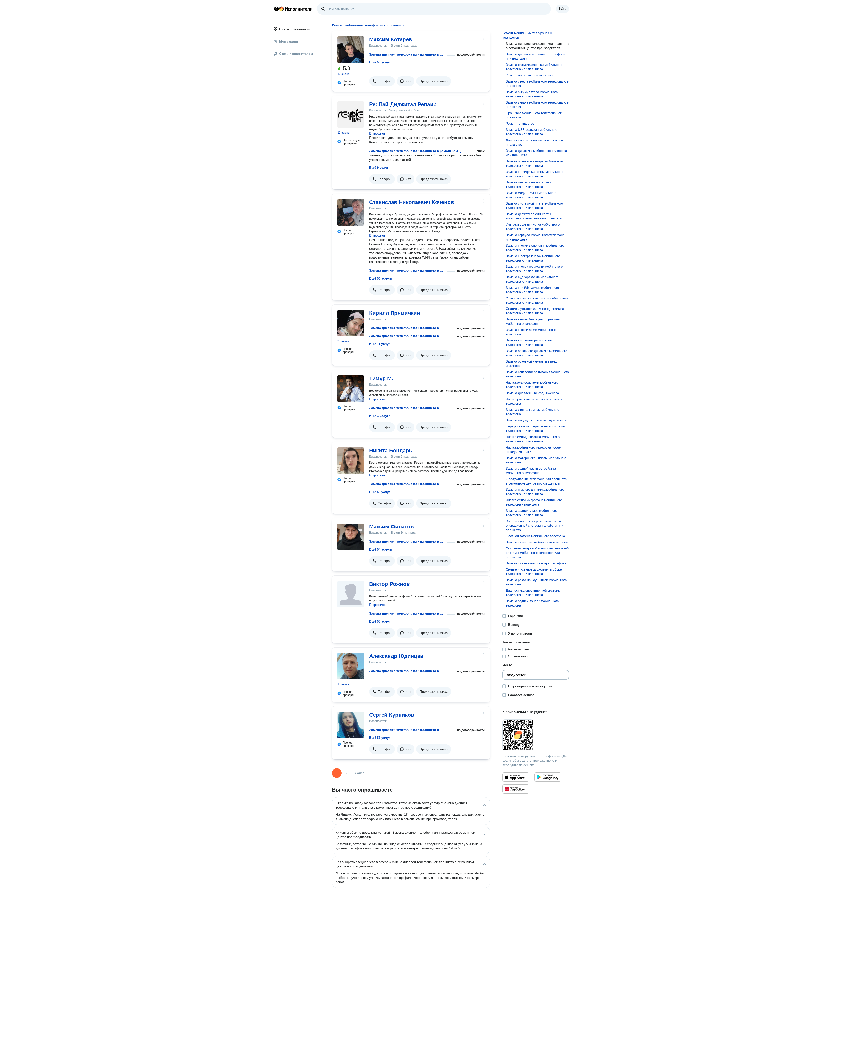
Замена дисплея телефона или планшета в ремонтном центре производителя (407, 54)
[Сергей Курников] (350, 725)
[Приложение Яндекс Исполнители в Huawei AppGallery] (515, 789)
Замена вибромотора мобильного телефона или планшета (531, 342)
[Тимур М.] (350, 388)
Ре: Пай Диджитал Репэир (403, 104)
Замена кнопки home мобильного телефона (531, 332)
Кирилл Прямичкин (394, 313)
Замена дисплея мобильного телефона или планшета (535, 56)
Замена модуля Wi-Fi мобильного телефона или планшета (531, 195)
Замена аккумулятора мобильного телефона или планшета (532, 94)
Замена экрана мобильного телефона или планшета (537, 105)
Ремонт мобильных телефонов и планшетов (527, 35)
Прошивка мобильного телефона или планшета (534, 115)
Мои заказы (288, 41)
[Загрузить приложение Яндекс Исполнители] (535, 734)
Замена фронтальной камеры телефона (536, 563)
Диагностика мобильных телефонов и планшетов (534, 142)
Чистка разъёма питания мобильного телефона (534, 401)
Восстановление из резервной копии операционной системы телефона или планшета (534, 525)
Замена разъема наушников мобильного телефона (536, 582)
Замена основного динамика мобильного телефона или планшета (536, 353)
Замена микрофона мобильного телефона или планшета (529, 184)
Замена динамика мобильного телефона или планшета (536, 153)
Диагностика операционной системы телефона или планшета (533, 593)
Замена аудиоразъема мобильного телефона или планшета (532, 279)
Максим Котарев (390, 39)
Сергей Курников (391, 715)
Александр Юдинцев (396, 656)
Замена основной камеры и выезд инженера (531, 363)
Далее (359, 773)
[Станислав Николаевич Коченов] (350, 212)
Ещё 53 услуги (380, 278)
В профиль (377, 133)
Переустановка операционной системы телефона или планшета (535, 428)
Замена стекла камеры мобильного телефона (532, 412)
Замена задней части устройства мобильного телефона (531, 471)
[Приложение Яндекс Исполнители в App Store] (515, 777)
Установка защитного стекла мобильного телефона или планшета (537, 300)
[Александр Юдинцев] (350, 666)
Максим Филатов (391, 527)
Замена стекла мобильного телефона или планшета (537, 83)
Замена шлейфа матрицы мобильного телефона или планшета (534, 174)
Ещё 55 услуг (379, 62)
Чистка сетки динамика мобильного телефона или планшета (533, 439)
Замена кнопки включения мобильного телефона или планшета (535, 248)
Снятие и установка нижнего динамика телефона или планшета (535, 311)
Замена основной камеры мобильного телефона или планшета (534, 163)
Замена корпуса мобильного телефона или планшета (535, 237)
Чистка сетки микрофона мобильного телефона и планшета (534, 502)
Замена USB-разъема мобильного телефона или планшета (531, 132)
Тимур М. (381, 378)
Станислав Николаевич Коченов (411, 202)
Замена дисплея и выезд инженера (532, 393)
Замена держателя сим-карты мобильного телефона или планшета (534, 216)
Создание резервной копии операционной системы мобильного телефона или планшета (537, 552)
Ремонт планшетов (520, 123)
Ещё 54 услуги (380, 549)
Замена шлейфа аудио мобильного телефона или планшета (532, 290)
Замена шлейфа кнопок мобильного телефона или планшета (533, 258)
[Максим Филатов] (350, 537)
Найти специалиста (294, 29)
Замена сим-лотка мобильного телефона (537, 542)
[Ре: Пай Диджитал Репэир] (350, 114)
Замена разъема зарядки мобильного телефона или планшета (534, 67)
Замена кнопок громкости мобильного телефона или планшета (534, 269)
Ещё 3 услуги (379, 416)
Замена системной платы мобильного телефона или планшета (534, 205)
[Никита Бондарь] (350, 460)
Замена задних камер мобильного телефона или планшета (531, 513)
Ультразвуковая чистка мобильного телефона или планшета (533, 227)
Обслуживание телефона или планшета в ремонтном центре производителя (536, 481)
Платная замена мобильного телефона (535, 536)
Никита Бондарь (390, 450)
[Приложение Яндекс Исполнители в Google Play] (547, 777)
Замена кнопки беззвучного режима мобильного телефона (533, 321)
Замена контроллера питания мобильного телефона (537, 374)
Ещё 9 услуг (378, 167)
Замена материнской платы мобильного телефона (536, 460)
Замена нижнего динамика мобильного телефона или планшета (535, 492)
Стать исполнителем (296, 54)
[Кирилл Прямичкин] (350, 323)
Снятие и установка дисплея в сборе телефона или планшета (534, 571)
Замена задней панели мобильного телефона (532, 603)
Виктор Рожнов (389, 584)
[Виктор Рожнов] (350, 594)
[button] (382, 81)
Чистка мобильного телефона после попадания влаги (533, 449)
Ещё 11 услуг (379, 344)
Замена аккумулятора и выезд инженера (536, 420)
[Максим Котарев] (350, 49)
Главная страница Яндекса (276, 8)
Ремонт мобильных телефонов (529, 75)
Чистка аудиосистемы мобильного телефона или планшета (532, 385)
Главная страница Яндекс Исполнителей (293, 8)
